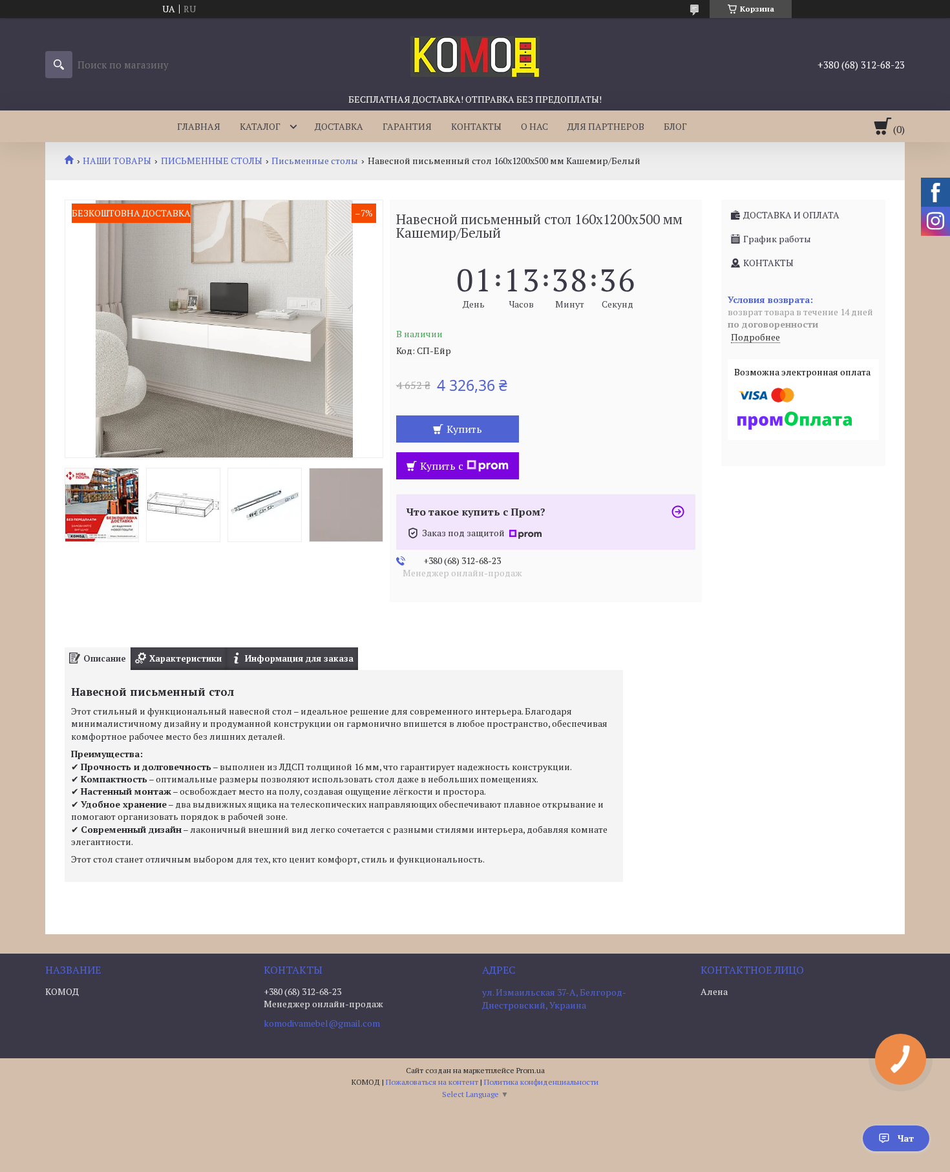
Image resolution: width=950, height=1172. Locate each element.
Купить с (441, 466)
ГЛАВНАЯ (198, 126)
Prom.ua (530, 1070)
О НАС (534, 126)
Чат (906, 1138)
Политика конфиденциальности (541, 1082)
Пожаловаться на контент (432, 1082)
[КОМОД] (475, 56)
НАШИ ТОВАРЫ (117, 161)
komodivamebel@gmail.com (322, 1023)
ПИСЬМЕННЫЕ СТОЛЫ (211, 161)
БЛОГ (675, 126)
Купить (464, 429)
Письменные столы (314, 161)
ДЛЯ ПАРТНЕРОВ (605, 126)
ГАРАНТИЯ (407, 126)
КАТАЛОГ (260, 126)
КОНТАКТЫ (476, 126)
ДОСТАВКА (339, 126)
